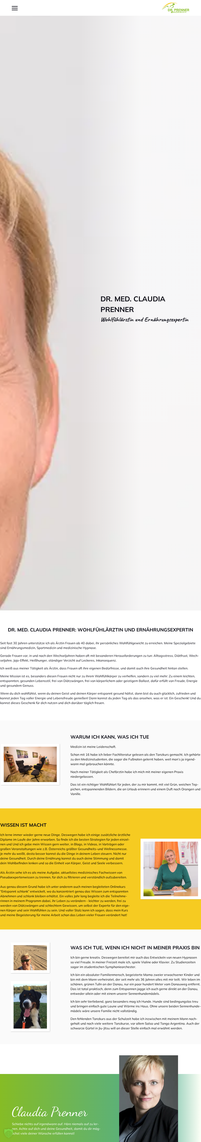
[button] (8, 1133)
